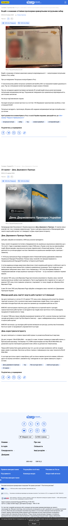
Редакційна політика (31, 469)
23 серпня (6, 368)
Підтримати (5, 2)
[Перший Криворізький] (34, 2)
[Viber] (14, 133)
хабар (20, 122)
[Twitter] (19, 133)
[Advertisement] (34, 151)
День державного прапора (11, 365)
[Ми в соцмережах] (24, 424)
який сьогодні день (53, 365)
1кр (28, 122)
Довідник (5, 455)
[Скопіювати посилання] (24, 133)
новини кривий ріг (38, 122)
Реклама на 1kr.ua (52, 469)
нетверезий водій (53, 122)
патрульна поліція (8, 122)
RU (12, 18)
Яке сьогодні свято (36, 365)
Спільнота (38, 446)
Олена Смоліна (21, 15)
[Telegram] (8, 133)
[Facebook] (3, 133)
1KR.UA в (10, 23)
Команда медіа (29, 474)
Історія (4, 446)
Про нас (37, 442)
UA (8, 18)
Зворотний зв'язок (53, 474)
